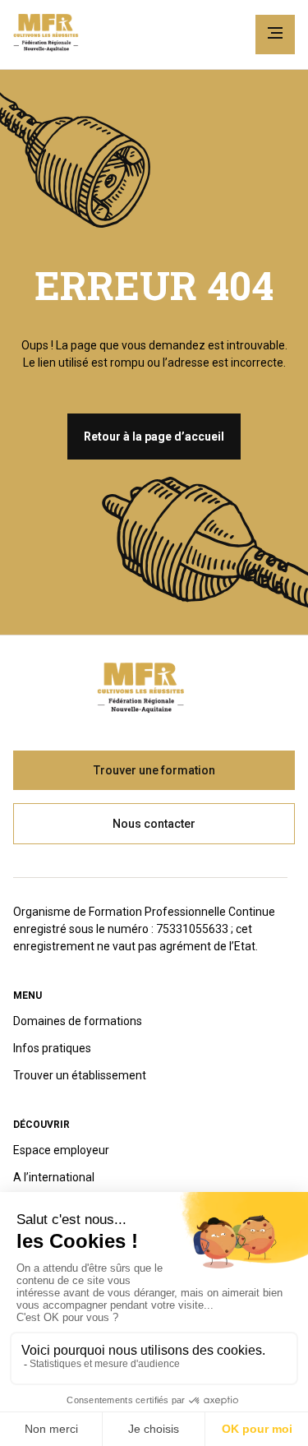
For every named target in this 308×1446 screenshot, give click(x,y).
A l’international (53, 1177)
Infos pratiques (52, 1048)
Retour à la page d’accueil (154, 436)
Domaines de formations (77, 1021)
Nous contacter (154, 823)
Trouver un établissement (79, 1075)
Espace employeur (61, 1150)
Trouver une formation (154, 770)
